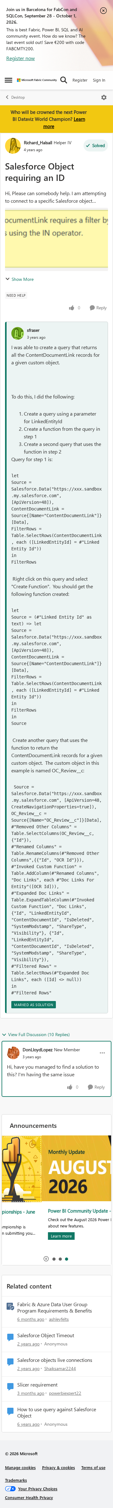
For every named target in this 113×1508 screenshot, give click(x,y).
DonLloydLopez (37, 1050)
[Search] (63, 80)
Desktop (18, 97)
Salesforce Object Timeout (45, 1335)
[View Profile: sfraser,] (17, 333)
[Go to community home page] (37, 80)
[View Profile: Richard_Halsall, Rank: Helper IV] (13, 146)
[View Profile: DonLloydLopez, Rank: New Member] (13, 1053)
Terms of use (93, 1467)
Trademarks (16, 1480)
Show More (23, 279)
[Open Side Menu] (8, 80)
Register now (20, 58)
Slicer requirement (37, 1384)
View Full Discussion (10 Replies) (39, 1034)
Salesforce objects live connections (54, 1360)
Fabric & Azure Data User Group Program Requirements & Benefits (54, 1307)
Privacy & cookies (58, 1467)
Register (80, 80)
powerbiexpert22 (65, 1393)
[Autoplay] (46, 1259)
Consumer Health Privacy (29, 1497)
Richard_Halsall (38, 142)
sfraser (33, 330)
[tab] (54, 1259)
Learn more (21, 1236)
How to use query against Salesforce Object (56, 1412)
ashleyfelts (59, 1319)
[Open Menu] (104, 97)
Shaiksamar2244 (60, 1368)
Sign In (99, 80)
